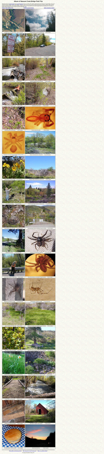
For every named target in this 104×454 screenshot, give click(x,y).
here (25, 6)
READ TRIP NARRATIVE (7, 7)
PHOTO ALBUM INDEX (29, 7)
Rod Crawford (12, 3)
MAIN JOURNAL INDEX (49, 7)
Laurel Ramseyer (20, 3)
